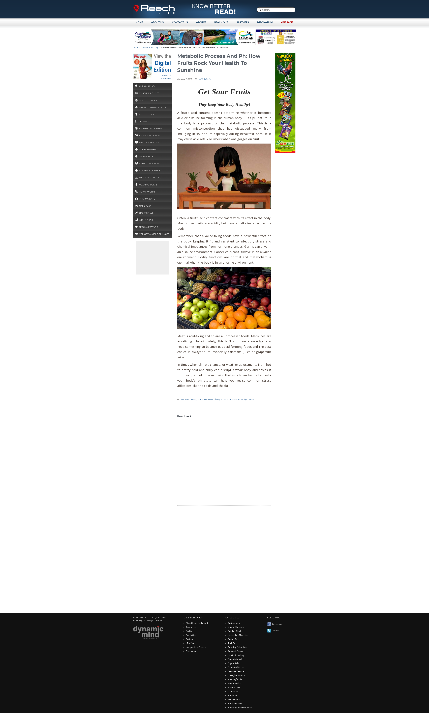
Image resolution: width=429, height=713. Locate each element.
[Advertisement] (152, 258)
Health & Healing (150, 47)
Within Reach (146, 220)
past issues (167, 78)
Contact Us (191, 627)
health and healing (188, 399)
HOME (139, 22)
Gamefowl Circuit (150, 163)
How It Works (147, 191)
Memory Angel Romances (154, 234)
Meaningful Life (148, 184)
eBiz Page (190, 643)
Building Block (148, 100)
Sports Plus (146, 213)
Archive (189, 631)
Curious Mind (147, 86)
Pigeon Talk (146, 156)
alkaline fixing (214, 399)
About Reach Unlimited (197, 623)
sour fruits (202, 399)
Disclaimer (191, 651)
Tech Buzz (145, 121)
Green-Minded (147, 149)
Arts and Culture (149, 135)
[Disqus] (224, 461)
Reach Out (191, 635)
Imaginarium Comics (195, 647)
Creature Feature (150, 170)
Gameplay (145, 206)
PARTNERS (242, 22)
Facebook (277, 624)
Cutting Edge (147, 114)
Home (137, 47)
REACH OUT (221, 22)
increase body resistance (232, 399)
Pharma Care (147, 199)
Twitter (275, 630)
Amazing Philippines (150, 128)
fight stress (249, 399)
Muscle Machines (149, 93)
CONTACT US (180, 22)
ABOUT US (157, 22)
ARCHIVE (201, 22)
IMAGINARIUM (264, 22)
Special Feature (148, 227)
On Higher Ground (150, 177)
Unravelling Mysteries (152, 107)
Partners (190, 639)
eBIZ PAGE (287, 22)
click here (167, 75)
